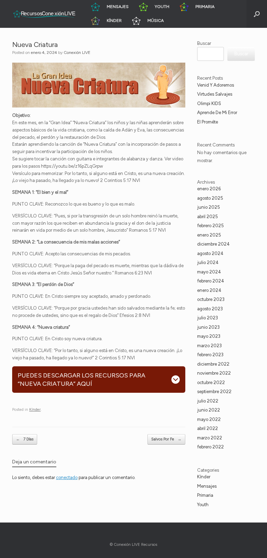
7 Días (24, 439)
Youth (203, 504)
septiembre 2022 (214, 391)
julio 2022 (207, 401)
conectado (67, 477)
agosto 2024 (210, 253)
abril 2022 (207, 428)
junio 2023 (208, 327)
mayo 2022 (209, 419)
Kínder (35, 409)
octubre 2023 (211, 299)
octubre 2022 (211, 382)
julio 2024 (208, 262)
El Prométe (207, 122)
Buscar (204, 43)
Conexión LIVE (77, 52)
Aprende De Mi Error (217, 112)
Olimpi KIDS (209, 103)
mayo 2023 (208, 336)
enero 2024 (209, 290)
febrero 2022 (210, 446)
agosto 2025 (210, 198)
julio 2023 (207, 317)
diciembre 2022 (213, 364)
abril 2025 (207, 216)
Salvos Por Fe (166, 439)
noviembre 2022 (214, 373)
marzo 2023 (209, 345)
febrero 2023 (210, 354)
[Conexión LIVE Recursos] (44, 14)
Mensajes (207, 486)
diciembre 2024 (213, 244)
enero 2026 (209, 188)
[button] (256, 14)
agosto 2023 (210, 308)
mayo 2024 (209, 271)
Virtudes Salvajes (214, 94)
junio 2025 (208, 207)
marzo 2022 (209, 437)
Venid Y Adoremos (215, 85)
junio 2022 (208, 410)
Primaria (205, 495)
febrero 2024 (210, 281)
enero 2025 (209, 235)
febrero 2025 (210, 225)
